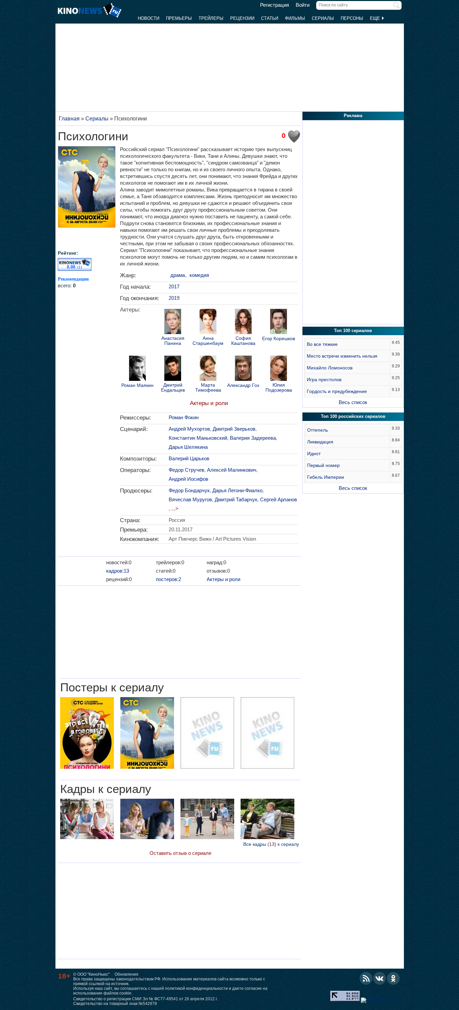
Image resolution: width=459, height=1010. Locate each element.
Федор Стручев (186, 470)
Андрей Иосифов (188, 479)
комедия (199, 275)
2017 (174, 286)
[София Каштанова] (243, 322)
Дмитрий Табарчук (236, 499)
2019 (174, 298)
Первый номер (323, 465)
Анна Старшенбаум (208, 341)
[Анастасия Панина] (172, 322)
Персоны (352, 18)
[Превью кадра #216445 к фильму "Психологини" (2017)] (207, 820)
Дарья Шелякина (188, 447)
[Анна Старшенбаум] (208, 322)
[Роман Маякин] (137, 369)
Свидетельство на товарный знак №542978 (115, 1003)
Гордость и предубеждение (337, 391)
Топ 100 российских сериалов (353, 416)
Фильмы (295, 18)
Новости (148, 18)
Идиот (314, 453)
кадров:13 (117, 571)
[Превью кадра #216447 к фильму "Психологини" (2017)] (87, 820)
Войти (302, 5)
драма (177, 275)
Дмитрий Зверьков (234, 429)
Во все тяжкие (322, 344)
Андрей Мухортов (189, 429)
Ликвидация (320, 441)
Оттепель (317, 430)
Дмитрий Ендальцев (173, 388)
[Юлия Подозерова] (278, 369)
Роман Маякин (137, 385)
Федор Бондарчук (189, 490)
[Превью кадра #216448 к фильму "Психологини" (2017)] (147, 820)
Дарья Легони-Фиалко (237, 490)
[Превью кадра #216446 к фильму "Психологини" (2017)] (267, 820)
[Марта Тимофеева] (208, 369)
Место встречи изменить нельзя (342, 356)
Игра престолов (324, 379)
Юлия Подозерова (278, 388)
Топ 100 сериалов (353, 330)
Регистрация (274, 5)
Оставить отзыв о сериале (180, 853)
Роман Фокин (184, 417)
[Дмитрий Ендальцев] (172, 369)
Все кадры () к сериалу (271, 844)
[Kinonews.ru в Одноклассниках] (393, 978)
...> (174, 508)
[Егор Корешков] (278, 322)
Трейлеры (211, 18)
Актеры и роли (209, 403)
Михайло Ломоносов (329, 367)
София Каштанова (243, 341)
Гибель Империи (325, 477)
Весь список (353, 402)
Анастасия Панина (172, 341)
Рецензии (242, 18)
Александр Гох (243, 385)
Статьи (269, 18)
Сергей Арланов (278, 499)
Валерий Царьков (189, 458)
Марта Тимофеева (208, 388)
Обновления (126, 974)
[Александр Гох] (243, 369)
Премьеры (179, 18)
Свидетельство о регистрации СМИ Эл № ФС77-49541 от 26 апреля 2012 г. (145, 999)
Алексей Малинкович (231, 470)
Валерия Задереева (253, 438)
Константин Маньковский (198, 438)
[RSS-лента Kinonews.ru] (366, 978)
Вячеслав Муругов (190, 499)
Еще (375, 18)
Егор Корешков (278, 338)
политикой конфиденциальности (196, 988)
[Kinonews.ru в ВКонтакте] (379, 978)
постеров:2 (168, 579)
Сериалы (323, 18)
